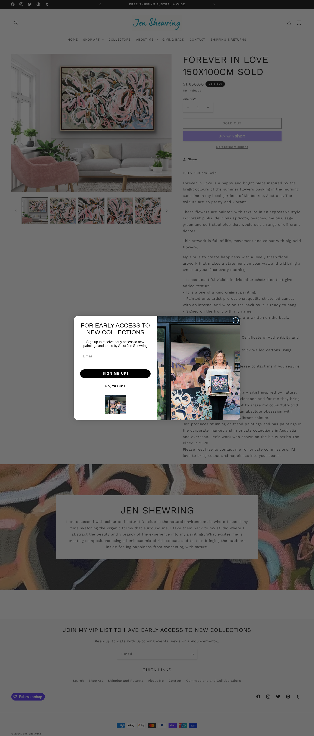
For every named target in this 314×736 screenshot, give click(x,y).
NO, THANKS (115, 386)
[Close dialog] (235, 320)
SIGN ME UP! (115, 373)
